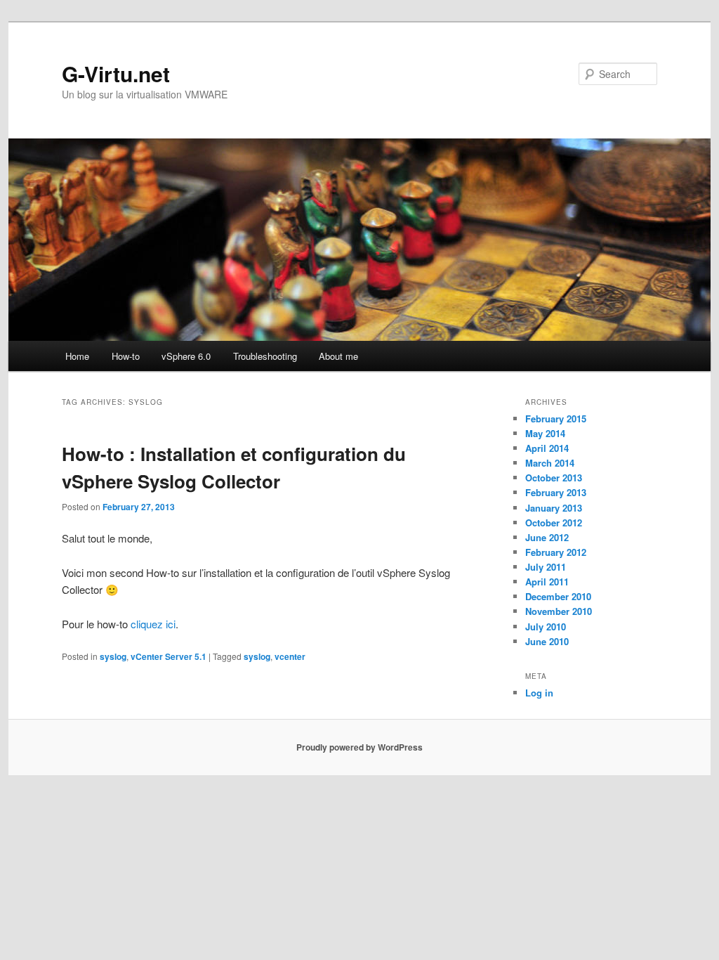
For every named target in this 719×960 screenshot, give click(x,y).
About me (338, 356)
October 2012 (553, 522)
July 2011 (545, 566)
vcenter (290, 656)
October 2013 (553, 477)
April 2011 (547, 581)
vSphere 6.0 (186, 356)
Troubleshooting (265, 356)
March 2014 (549, 462)
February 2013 (555, 492)
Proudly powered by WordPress (359, 747)
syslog (113, 656)
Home (77, 356)
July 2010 (545, 626)
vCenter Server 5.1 (168, 656)
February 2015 (555, 418)
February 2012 (555, 552)
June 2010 (547, 641)
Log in (539, 692)
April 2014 (547, 448)
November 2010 (558, 611)
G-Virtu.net (116, 73)
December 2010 (558, 596)
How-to (126, 356)
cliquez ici (153, 623)
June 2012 (547, 537)
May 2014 (545, 433)
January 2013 (553, 507)
